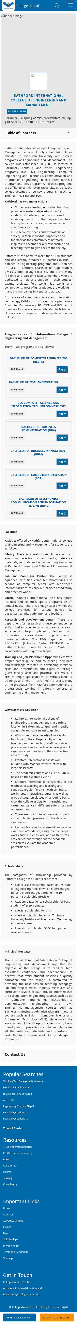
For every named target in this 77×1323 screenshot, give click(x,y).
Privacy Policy (11, 1245)
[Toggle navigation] (70, 5)
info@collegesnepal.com (26, 1294)
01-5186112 (31, 122)
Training (7, 1178)
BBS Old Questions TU (16, 1112)
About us (8, 1214)
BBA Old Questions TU (16, 1118)
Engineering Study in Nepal (18, 1106)
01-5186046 (14, 122)
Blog (5, 1233)
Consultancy (10, 1184)
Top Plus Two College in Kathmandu (23, 1081)
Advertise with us (13, 1220)
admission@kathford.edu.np (52, 118)
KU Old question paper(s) (17, 1153)
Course (7, 1172)
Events (7, 1227)
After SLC (8, 1100)
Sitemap (8, 1258)
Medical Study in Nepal (16, 1087)
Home (6, 1208)
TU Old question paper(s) (17, 1147)
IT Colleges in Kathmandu (17, 1093)
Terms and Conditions (15, 1252)
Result (6, 1159)
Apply (62, 369)
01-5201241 (48, 122)
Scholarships (10, 1239)
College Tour (10, 1165)
